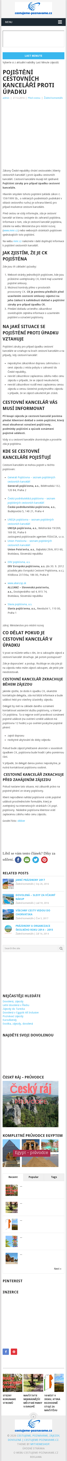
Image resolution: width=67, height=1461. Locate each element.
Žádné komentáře (53, 98)
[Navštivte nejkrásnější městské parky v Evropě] (33, 1383)
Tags (54, 1177)
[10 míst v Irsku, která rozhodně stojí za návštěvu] (54, 1383)
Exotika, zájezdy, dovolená (18, 1023)
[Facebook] (6, 1352)
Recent (13, 1177)
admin (6, 98)
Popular (34, 1177)
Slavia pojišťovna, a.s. (20, 604)
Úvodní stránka (34, 1448)
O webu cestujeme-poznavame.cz (36, 1452)
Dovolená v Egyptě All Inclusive (21, 1012)
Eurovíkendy (10, 1019)
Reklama (36, 1456)
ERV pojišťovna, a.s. (19, 562)
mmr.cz (17, 241)
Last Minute (33, 55)
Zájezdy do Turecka (14, 1008)
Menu (8, 22)
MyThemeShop (39, 1444)
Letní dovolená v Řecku (16, 1005)
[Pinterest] (14, 1352)
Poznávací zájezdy (13, 1016)
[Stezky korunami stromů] (12, 1383)
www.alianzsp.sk (17, 583)
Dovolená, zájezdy (13, 1001)
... (21, 1185)
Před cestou (34, 98)
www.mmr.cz (10, 230)
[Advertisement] (33, 135)
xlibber (21, 820)
